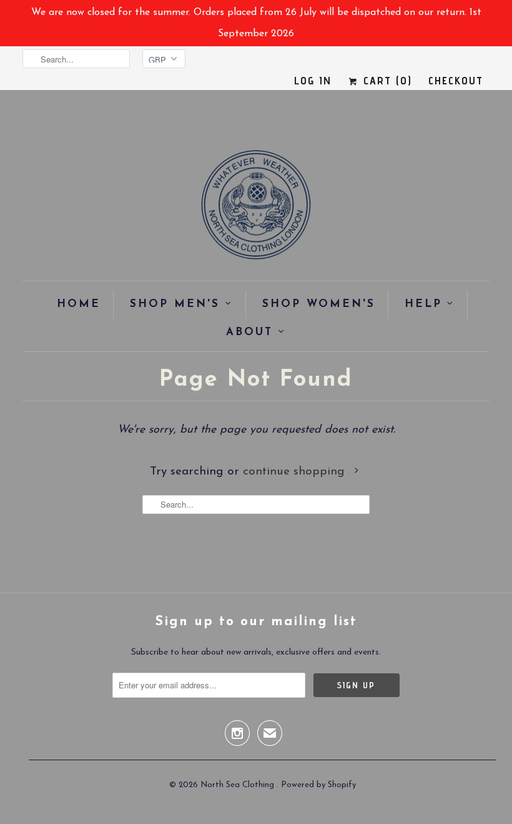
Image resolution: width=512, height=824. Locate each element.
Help (423, 304)
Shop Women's (318, 304)
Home (79, 304)
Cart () (385, 80)
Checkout (455, 80)
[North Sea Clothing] (256, 209)
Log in (313, 80)
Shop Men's (175, 304)
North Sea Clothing (238, 785)
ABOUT (249, 332)
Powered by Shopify (318, 785)
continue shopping (295, 472)
